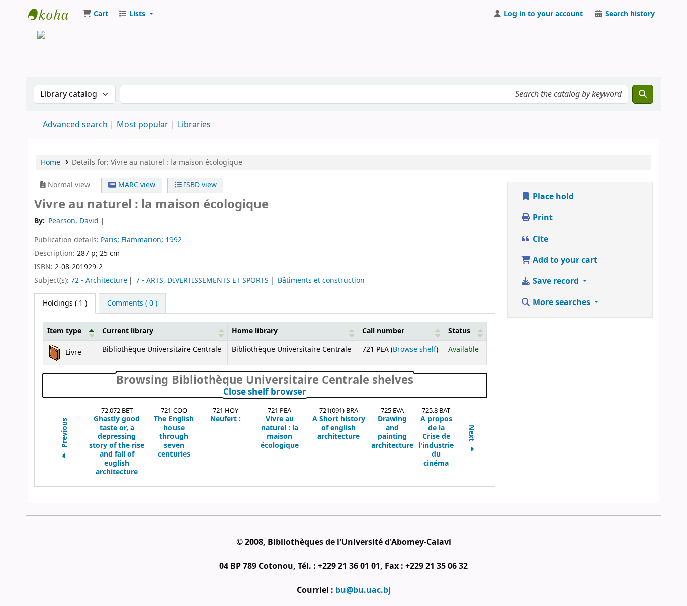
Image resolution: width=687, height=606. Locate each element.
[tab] (132, 303)
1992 (173, 240)
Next (471, 433)
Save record (556, 281)
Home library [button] (255, 331)
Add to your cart (564, 260)
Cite (539, 239)
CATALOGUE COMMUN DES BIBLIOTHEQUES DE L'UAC (53, 14)
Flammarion (141, 240)
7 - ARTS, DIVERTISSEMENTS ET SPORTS (202, 280)
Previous (64, 434)
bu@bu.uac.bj (363, 590)
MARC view (135, 185)
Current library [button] (127, 331)
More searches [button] (561, 302)
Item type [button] (64, 331)
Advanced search (75, 125)
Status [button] (459, 331)
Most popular (142, 125)
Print (542, 218)
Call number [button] (383, 331)
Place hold (552, 197)
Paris (109, 240)
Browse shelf (414, 349)
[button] (95, 14)
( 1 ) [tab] (65, 303)
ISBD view (199, 185)
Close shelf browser (309, 392)
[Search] (642, 94)
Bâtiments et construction (321, 280)
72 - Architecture (99, 280)
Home (50, 162)
